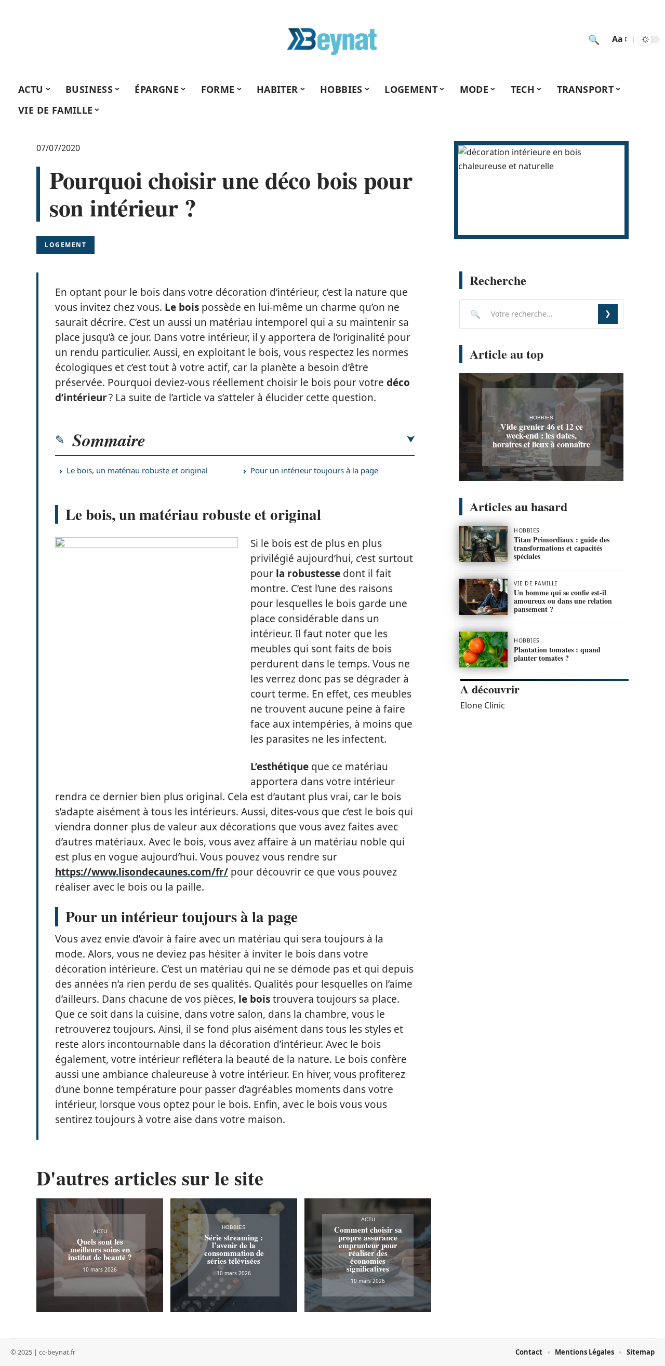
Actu (100, 1231)
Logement (65, 244)
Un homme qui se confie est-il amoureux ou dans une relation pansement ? (563, 600)
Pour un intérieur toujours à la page (314, 470)
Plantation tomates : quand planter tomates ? (557, 653)
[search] (593, 39)
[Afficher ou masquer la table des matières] (280, 439)
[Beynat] (332, 39)
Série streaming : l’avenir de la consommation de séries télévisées (234, 1249)
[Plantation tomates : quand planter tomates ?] (483, 650)
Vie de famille (536, 583)
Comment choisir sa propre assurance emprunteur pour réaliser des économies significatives (368, 1249)
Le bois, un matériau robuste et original (137, 470)
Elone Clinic (482, 705)
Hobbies (234, 1227)
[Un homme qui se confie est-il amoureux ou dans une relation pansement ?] (483, 597)
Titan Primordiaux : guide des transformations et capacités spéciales (561, 548)
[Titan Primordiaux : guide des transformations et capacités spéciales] (483, 544)
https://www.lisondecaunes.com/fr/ (141, 872)
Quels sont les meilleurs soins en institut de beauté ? (100, 1249)
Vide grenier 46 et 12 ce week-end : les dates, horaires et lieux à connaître (541, 435)
